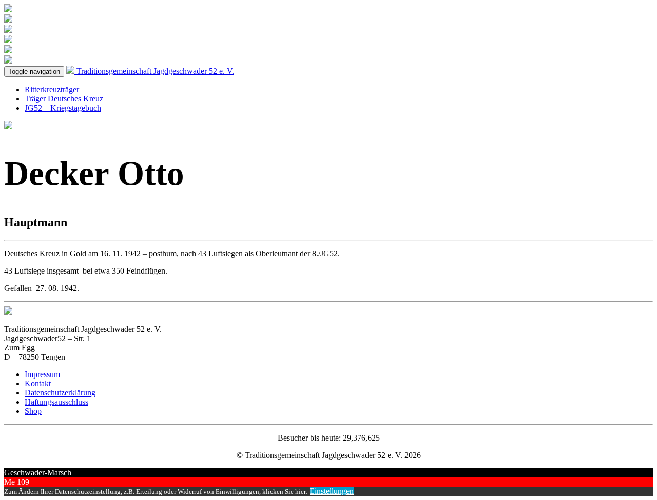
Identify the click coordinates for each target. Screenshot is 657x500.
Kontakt (38, 383)
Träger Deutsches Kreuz (64, 98)
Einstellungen (332, 491)
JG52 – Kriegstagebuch (63, 107)
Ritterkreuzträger (52, 89)
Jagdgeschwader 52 (155, 71)
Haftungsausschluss (56, 402)
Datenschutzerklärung (60, 392)
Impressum (42, 374)
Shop (33, 411)
